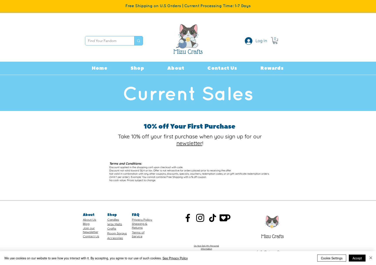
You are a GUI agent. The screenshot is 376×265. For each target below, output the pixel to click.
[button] (137, 68)
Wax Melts (114, 224)
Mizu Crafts (272, 236)
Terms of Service (138, 234)
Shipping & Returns (139, 226)
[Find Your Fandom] (138, 40)
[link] (275, 40)
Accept (357, 258)
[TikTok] (212, 217)
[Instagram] (200, 217)
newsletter (189, 143)
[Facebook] (187, 217)
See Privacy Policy (175, 258)
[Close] (370, 258)
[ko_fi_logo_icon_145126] (225, 217)
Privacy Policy (142, 220)
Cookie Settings (331, 258)
